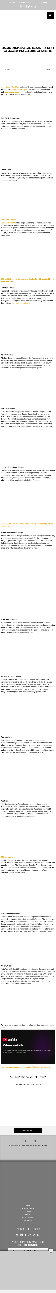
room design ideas (11, 92)
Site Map (42, 2)
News (28, 1205)
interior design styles (19, 90)
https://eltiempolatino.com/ (22, 303)
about (11, 2)
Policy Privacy (28, 1217)
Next (48, 70)
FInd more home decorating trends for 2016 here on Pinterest (25, 1067)
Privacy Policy (27, 2)
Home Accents (28, 1208)
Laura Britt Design (8, 220)
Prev (7, 70)
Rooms (28, 1211)
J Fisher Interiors (8, 857)
